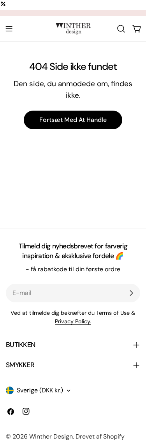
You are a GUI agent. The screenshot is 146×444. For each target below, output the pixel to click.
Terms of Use (113, 312)
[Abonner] (131, 293)
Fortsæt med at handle (73, 120)
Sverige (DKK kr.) (40, 390)
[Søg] (121, 28)
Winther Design (51, 436)
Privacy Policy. (73, 321)
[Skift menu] (9, 28)
